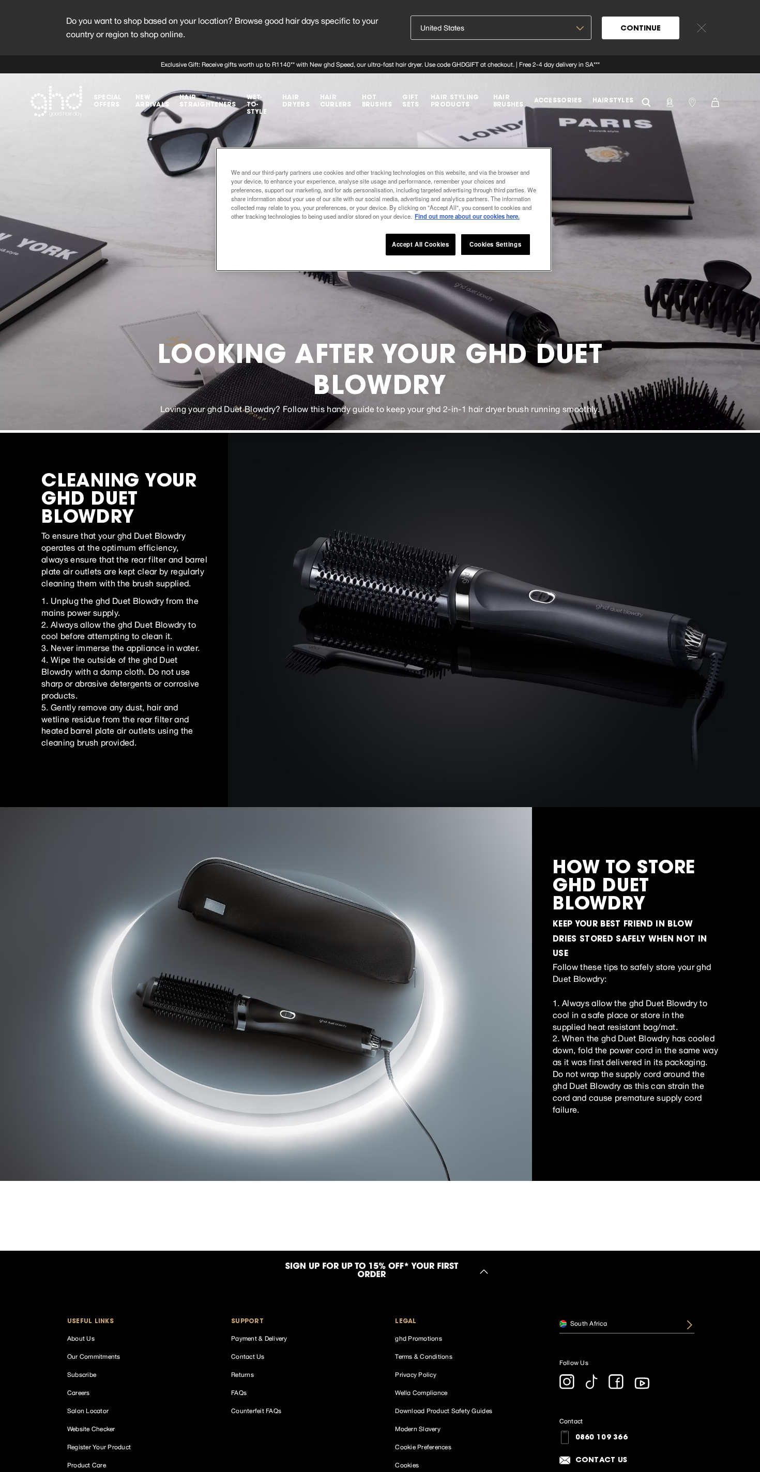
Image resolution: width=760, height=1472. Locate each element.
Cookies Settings (495, 244)
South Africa (588, 1323)
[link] (380, 64)
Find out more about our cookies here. (467, 216)
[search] (646, 101)
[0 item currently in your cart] (715, 101)
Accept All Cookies (420, 244)
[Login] (669, 101)
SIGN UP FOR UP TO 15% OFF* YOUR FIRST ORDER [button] (371, 1271)
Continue (640, 29)
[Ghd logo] (56, 101)
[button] (134, 1322)
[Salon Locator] (692, 101)
